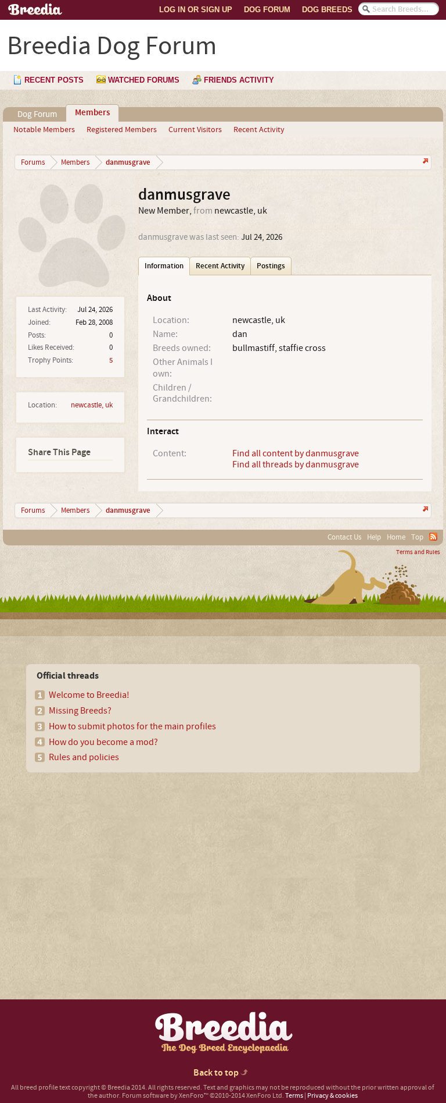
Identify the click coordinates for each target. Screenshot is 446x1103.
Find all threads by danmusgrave (295, 464)
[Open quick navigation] (424, 162)
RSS (433, 537)
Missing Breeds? (80, 711)
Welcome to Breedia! (89, 695)
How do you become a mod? (103, 742)
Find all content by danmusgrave (295, 453)
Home (396, 537)
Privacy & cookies (332, 1095)
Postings (271, 266)
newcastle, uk (92, 405)
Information (164, 266)
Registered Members (122, 130)
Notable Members (44, 130)
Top (417, 537)
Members (92, 113)
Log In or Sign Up (195, 9)
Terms (294, 1095)
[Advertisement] (110, 865)
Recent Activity (259, 130)
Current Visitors (195, 130)
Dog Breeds (327, 9)
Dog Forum (267, 9)
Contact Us (344, 537)
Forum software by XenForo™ (203, 1095)
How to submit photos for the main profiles (132, 726)
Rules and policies (84, 757)
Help (374, 537)
